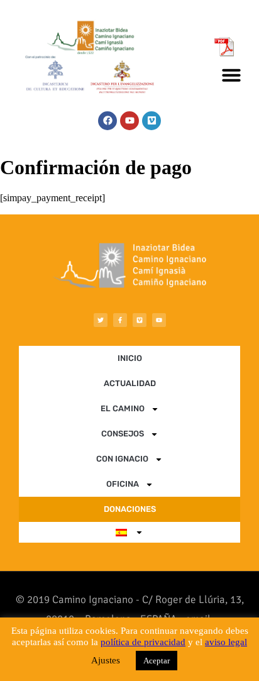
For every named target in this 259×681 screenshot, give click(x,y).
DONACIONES (130, 509)
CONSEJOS (122, 433)
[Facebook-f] (120, 320)
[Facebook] (107, 120)
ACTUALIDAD (130, 383)
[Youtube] (129, 120)
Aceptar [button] (156, 660)
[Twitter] (100, 320)
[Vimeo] (151, 120)
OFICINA (122, 484)
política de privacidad (143, 642)
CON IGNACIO (122, 458)
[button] (231, 75)
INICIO (130, 358)
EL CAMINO (123, 408)
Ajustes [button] (105, 660)
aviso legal (226, 642)
